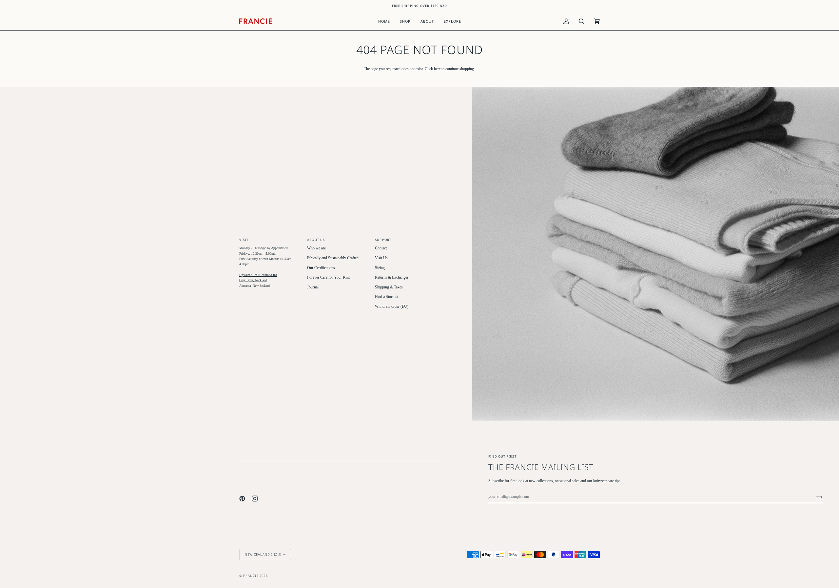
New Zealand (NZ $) (263, 554)
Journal (313, 287)
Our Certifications (321, 268)
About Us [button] (316, 240)
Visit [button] (243, 240)
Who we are (316, 248)
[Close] (813, 522)
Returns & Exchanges (392, 277)
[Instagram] (255, 498)
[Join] (814, 497)
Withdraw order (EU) (391, 306)
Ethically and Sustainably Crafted (333, 258)
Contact (381, 248)
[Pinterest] (242, 498)
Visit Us (381, 258)
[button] (405, 21)
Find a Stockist (386, 297)
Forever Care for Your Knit (328, 277)
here (437, 69)
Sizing (380, 268)
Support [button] (383, 240)
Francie (250, 576)
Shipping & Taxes (389, 287)
